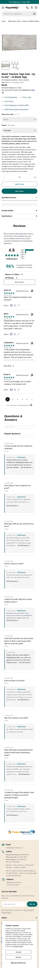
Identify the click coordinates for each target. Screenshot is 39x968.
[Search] (34, 13)
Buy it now (19, 191)
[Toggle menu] (3, 7)
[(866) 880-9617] (27, 7)
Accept (18, 952)
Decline (18, 957)
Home (4, 21)
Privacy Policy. (6, 912)
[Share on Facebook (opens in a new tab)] (11, 306)
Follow (6, 451)
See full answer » (27, 467)
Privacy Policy (18, 946)
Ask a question (24, 80)
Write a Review (19, 282)
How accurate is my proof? (14, 681)
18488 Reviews (13, 259)
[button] (8, 471)
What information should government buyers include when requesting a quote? (18, 752)
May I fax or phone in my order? (16, 718)
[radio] (28, 250)
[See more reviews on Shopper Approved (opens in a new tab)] (18, 305)
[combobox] (19, 13)
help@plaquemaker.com (15, 657)
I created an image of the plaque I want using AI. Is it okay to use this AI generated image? (19, 795)
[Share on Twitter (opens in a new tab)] (15, 305)
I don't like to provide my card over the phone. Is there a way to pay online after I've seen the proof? (18, 641)
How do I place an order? (14, 564)
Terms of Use (28, 910)
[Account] (31, 7)
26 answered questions (10, 80)
